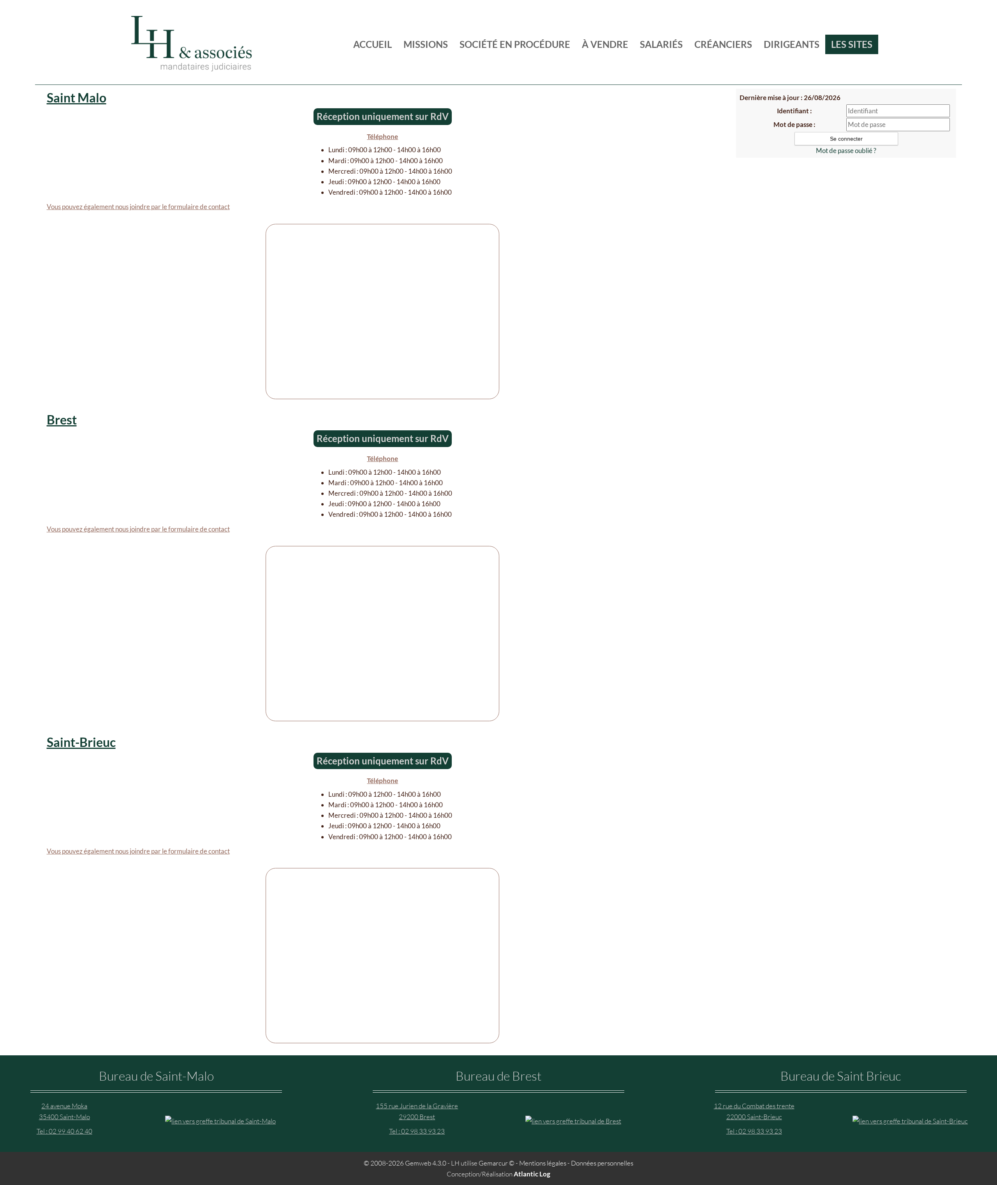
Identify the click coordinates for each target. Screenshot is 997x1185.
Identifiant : (794, 111)
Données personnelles (602, 1163)
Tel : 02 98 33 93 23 (417, 1131)
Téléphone (382, 136)
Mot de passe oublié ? (846, 150)
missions (425, 44)
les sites (851, 44)
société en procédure (515, 44)
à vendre (605, 44)
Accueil (372, 44)
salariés (661, 44)
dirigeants (791, 44)
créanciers (723, 44)
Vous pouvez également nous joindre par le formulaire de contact (138, 206)
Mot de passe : (794, 124)
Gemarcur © (496, 1163)
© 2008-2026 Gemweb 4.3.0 (405, 1163)
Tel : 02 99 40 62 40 (64, 1131)
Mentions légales (542, 1163)
